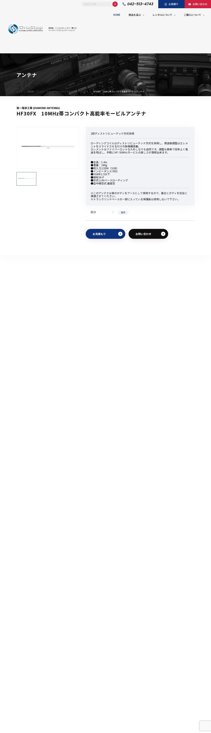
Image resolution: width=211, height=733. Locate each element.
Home (116, 14)
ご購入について (192, 14)
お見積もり (99, 234)
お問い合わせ (143, 234)
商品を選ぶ (135, 14)
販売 (123, 212)
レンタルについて (162, 14)
